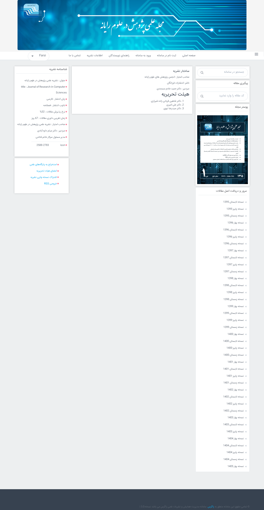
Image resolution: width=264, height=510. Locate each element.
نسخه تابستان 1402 (233, 397)
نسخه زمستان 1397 (233, 272)
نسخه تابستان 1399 (233, 313)
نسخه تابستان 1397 (233, 258)
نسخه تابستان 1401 (233, 369)
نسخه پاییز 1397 (235, 265)
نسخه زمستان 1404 (233, 459)
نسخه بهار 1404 (235, 439)
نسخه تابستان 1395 (233, 202)
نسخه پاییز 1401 (235, 376)
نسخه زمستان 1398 (233, 299)
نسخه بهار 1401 (235, 362)
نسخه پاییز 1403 (235, 432)
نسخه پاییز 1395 (235, 209)
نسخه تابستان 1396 (233, 230)
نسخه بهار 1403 (235, 418)
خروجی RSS (50, 184)
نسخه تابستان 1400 (233, 341)
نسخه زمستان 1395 (233, 216)
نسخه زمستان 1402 (233, 411)
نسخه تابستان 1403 (233, 425)
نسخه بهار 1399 (235, 306)
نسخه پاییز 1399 (235, 320)
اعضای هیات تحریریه (47, 171)
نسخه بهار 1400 (235, 334)
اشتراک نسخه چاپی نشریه (44, 177)
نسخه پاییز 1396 (235, 237)
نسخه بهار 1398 (235, 278)
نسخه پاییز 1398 (235, 292)
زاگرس (211, 507)
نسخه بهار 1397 (235, 251)
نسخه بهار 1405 (235, 466)
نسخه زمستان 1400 (233, 355)
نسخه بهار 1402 (235, 390)
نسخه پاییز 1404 (235, 452)
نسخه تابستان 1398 (233, 285)
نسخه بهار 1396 (235, 223)
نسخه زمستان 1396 (233, 244)
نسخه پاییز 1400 (235, 348)
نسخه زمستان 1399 (233, 327)
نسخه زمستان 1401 (233, 383)
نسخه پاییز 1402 (235, 404)
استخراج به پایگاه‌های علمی (43, 165)
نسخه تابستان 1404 (233, 446)
